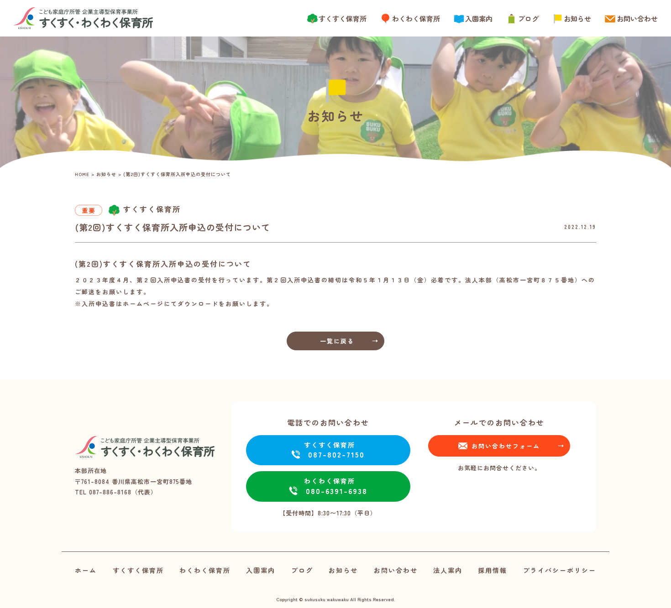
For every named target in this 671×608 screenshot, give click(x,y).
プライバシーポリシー (559, 570)
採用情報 (492, 570)
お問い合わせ (637, 18)
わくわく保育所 (416, 18)
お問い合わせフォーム (506, 446)
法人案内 (447, 570)
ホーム (86, 570)
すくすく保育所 (343, 18)
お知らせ (577, 18)
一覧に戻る (337, 341)
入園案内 (479, 18)
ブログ (528, 18)
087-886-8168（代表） (123, 492)
